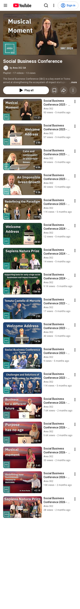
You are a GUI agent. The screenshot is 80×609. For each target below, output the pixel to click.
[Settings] (53, 5)
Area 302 (48, 108)
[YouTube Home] (22, 5)
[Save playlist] (54, 90)
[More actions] (73, 90)
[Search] (46, 5)
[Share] (64, 90)
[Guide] (5, 5)
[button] (40, 34)
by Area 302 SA (18, 68)
